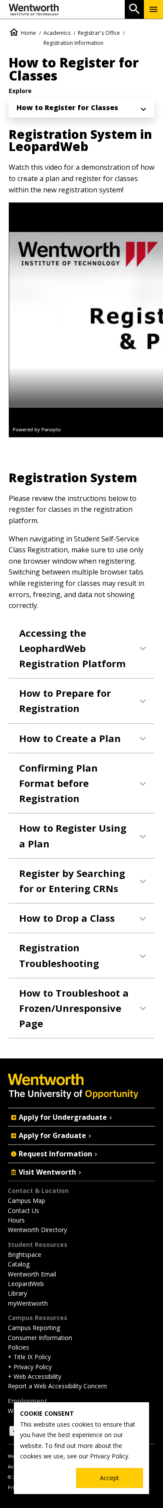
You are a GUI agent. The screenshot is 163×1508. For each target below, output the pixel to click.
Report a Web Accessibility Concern (57, 1386)
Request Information (55, 1154)
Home (28, 33)
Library (17, 1293)
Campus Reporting (34, 1327)
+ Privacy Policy (30, 1367)
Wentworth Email (32, 1274)
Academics (56, 33)
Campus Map (26, 1200)
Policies (18, 1347)
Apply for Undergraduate (63, 1117)
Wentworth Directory (37, 1230)
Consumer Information (40, 1337)
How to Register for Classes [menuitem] (67, 107)
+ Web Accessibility (34, 1376)
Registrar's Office (99, 33)
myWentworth (28, 1303)
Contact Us (23, 1210)
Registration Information (73, 43)
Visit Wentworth (47, 1172)
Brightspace (24, 1254)
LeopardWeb (26, 1284)
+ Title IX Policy (29, 1357)
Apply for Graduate (52, 1135)
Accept (109, 1478)
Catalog (19, 1264)
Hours (16, 1220)
